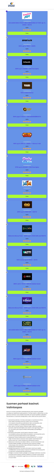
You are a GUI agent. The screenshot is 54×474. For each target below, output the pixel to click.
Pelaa (27, 33)
